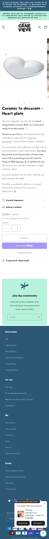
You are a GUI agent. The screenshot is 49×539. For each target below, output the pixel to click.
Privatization (10, 405)
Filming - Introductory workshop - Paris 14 (34, 512)
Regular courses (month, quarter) (19, 399)
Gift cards (9, 483)
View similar (23, 523)
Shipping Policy (11, 370)
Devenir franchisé (12, 453)
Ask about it (38, 523)
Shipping (12, 218)
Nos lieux (9, 387)
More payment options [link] (24, 252)
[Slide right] (30, 103)
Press (7, 441)
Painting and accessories (15, 477)
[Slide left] (18, 103)
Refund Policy (11, 351)
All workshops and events (16, 393)
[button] (3, 27)
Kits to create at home (14, 470)
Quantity (5, 222)
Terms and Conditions (14, 357)
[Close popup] (44, 503)
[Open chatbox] (43, 533)
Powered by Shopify (32, 538)
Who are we (10, 422)
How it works (10, 429)
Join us (8, 447)
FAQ (6, 339)
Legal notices (10, 345)
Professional (10, 489)
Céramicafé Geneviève (21, 538)
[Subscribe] (39, 317)
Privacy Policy (10, 363)
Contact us (9, 435)
